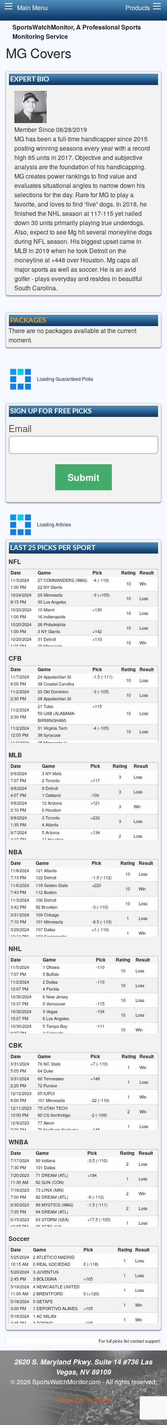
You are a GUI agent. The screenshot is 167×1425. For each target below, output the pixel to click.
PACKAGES (28, 320)
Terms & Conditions (84, 1399)
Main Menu (32, 7)
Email (20, 428)
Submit (83, 477)
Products (137, 7)
